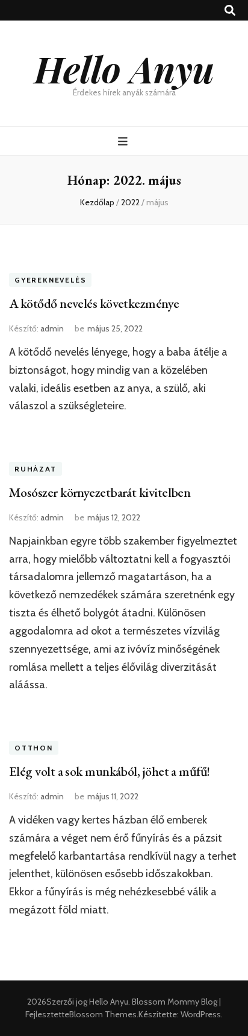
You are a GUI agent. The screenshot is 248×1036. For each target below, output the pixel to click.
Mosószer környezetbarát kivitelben (99, 492)
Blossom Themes (103, 1014)
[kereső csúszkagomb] (230, 10)
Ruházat (35, 468)
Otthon (33, 747)
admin (52, 328)
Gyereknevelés (50, 279)
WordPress (201, 1014)
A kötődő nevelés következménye (94, 303)
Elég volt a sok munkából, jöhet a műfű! (109, 771)
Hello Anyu (124, 68)
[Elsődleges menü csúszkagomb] (124, 141)
